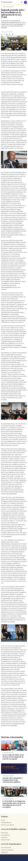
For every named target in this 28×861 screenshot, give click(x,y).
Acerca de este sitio (6, 847)
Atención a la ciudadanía (7, 825)
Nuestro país (4, 832)
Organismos (4, 837)
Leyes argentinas (5, 835)
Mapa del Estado (5, 839)
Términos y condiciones (7, 850)
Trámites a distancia (6, 822)
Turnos (3, 820)
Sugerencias (4, 852)
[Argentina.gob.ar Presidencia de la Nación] (7, 2)
